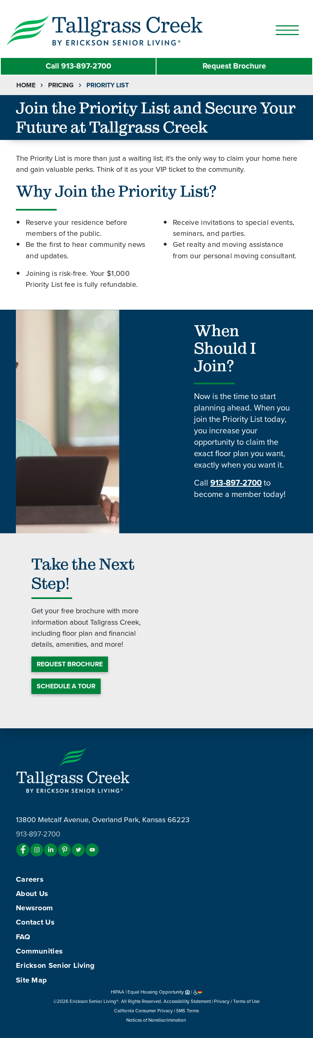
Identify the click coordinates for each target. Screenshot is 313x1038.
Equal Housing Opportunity (156, 992)
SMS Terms (187, 1011)
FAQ (23, 936)
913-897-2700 (78, 66)
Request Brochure (234, 66)
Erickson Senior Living (55, 965)
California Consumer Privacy (143, 1011)
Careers (30, 879)
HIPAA (117, 992)
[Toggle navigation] (287, 30)
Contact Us (35, 922)
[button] (120, 30)
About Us (32, 893)
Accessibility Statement (187, 1001)
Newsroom (34, 907)
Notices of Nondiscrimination (156, 1020)
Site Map (31, 980)
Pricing (61, 85)
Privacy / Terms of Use (237, 1001)
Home (25, 85)
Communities (39, 951)
